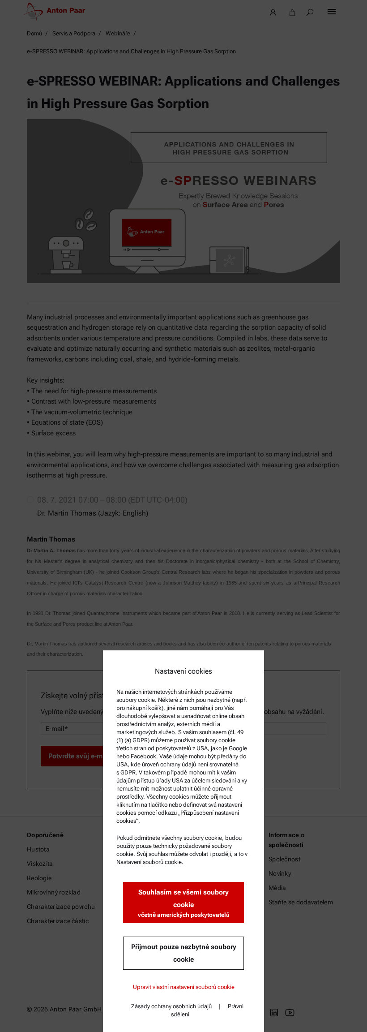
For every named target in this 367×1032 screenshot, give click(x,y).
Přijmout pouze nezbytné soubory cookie (183, 953)
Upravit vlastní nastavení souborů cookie (184, 987)
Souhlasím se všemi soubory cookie (184, 903)
